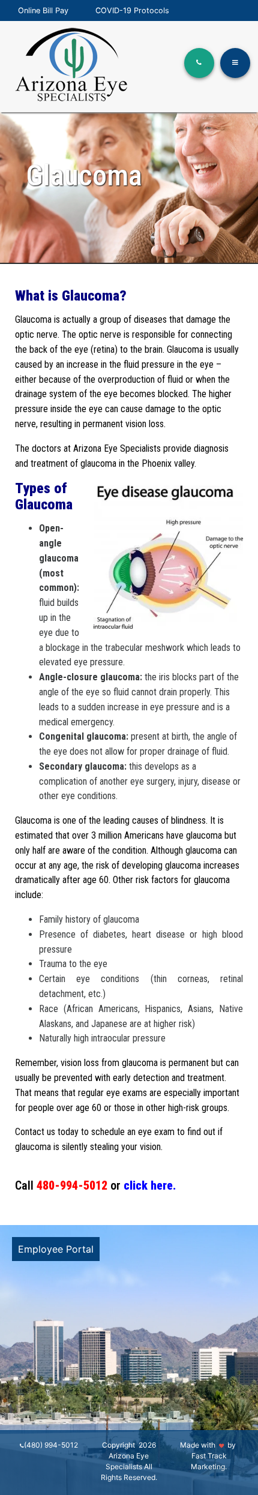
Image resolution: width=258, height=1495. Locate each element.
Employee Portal (56, 1249)
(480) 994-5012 (51, 1444)
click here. (150, 1185)
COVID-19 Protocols (132, 10)
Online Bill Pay (43, 10)
